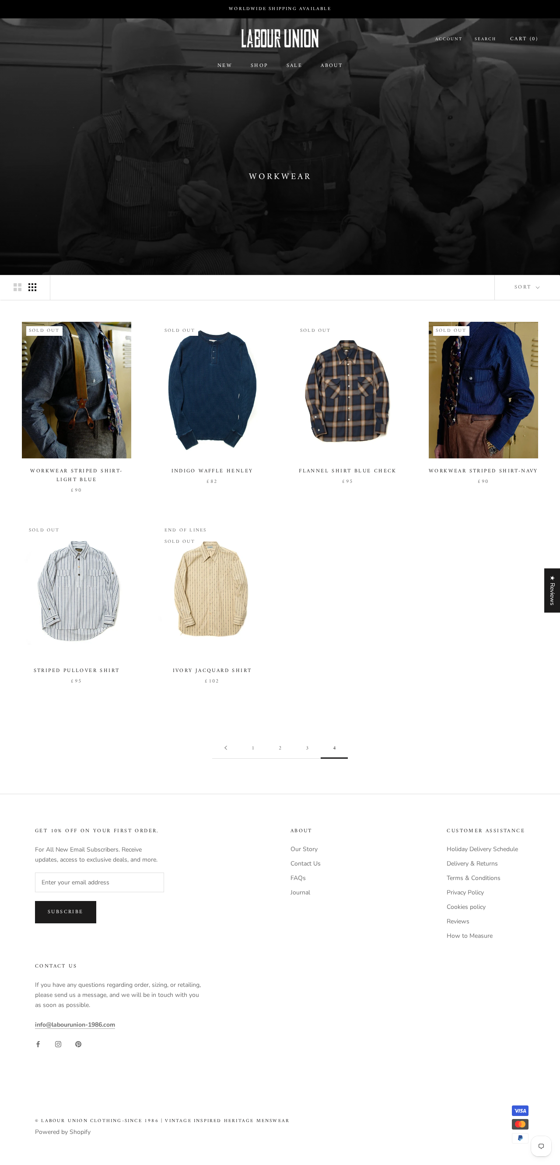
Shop (259, 65)
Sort (524, 287)
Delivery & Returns (472, 863)
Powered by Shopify (63, 1132)
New (224, 65)
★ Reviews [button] (552, 590)
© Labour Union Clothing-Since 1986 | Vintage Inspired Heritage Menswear (162, 1121)
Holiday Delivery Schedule (482, 849)
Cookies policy (466, 907)
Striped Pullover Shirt (77, 671)
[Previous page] (225, 749)
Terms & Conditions (473, 878)
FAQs (298, 878)
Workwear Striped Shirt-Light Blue (76, 476)
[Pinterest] (78, 1043)
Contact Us (305, 863)
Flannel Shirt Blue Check (348, 471)
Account (448, 39)
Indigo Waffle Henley (212, 471)
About (332, 65)
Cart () (524, 39)
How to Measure (470, 936)
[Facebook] (38, 1043)
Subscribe (66, 912)
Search (485, 39)
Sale (295, 65)
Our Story (304, 849)
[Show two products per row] (17, 287)
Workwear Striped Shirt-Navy (483, 471)
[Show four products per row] (32, 287)
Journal (300, 892)
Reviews (458, 921)
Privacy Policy (465, 892)
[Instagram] (58, 1043)
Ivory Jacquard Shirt (212, 671)
